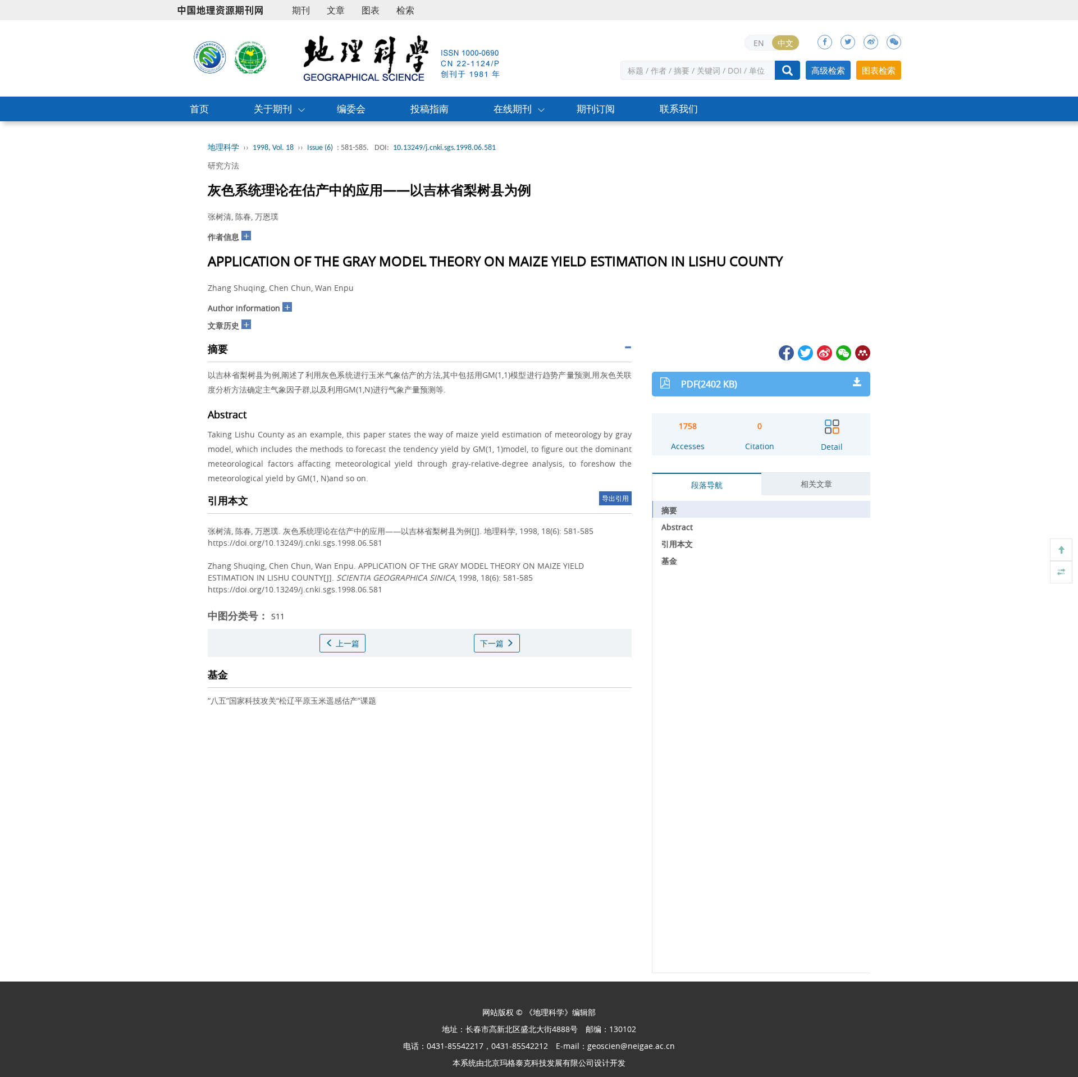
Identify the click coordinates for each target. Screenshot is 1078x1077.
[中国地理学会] (251, 57)
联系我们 (679, 108)
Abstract (677, 527)
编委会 (351, 108)
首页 (199, 108)
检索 (405, 10)
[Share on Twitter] (804, 351)
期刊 (301, 10)
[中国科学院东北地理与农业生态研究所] (210, 57)
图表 (371, 10)
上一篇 (346, 643)
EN (758, 43)
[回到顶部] (1061, 549)
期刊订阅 (596, 108)
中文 (785, 43)
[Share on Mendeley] (861, 351)
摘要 (669, 510)
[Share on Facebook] (785, 351)
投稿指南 (429, 108)
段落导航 (707, 485)
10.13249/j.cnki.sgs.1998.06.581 (444, 148)
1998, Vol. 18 (273, 148)
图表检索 (879, 70)
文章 (336, 10)
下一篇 (493, 643)
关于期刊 (273, 108)
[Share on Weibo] (823, 351)
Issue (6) (320, 148)
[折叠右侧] (1061, 572)
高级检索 (828, 70)
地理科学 (223, 148)
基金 (669, 560)
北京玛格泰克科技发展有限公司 (539, 1062)
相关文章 (816, 483)
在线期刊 (513, 108)
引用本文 (677, 543)
